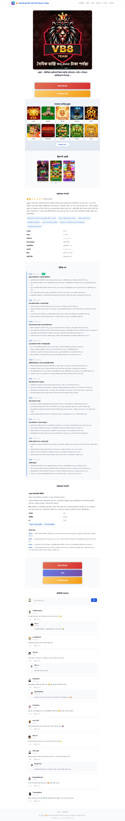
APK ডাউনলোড (62, 86)
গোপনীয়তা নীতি (65, 812)
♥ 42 (30, 744)
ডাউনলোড (98, 3)
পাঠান (94, 600)
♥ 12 (30, 646)
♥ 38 (30, 661)
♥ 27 (30, 786)
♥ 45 (30, 759)
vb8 (28, 203)
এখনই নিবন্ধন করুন (62, 94)
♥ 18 (30, 729)
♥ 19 (30, 687)
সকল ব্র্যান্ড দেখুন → (62, 144)
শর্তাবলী (58, 812)
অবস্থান (105, 3)
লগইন (92, 3)
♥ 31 (30, 801)
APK (87, 3)
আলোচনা (111, 3)
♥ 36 (30, 619)
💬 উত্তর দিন (37, 619)
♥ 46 (30, 714)
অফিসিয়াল (81, 3)
